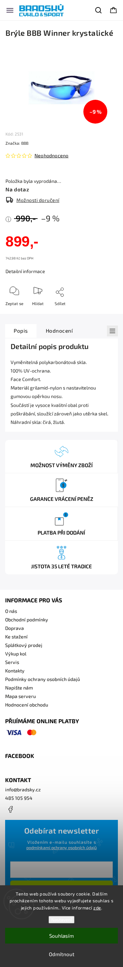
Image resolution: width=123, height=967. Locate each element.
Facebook (10, 809)
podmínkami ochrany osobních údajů (61, 847)
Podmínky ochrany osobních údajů (42, 679)
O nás (11, 611)
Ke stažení (16, 636)
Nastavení (61, 919)
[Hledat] (99, 10)
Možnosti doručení (37, 200)
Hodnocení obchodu (26, 705)
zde (97, 907)
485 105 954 (18, 798)
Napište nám (19, 688)
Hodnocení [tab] (59, 331)
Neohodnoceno (51, 155)
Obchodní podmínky (26, 619)
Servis (12, 662)
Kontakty (15, 670)
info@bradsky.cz (23, 789)
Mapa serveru (20, 696)
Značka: (16, 143)
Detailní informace (25, 271)
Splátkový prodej (23, 645)
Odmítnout (61, 954)
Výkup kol (15, 653)
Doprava (14, 628)
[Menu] (10, 10)
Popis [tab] (21, 331)
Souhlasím (61, 936)
